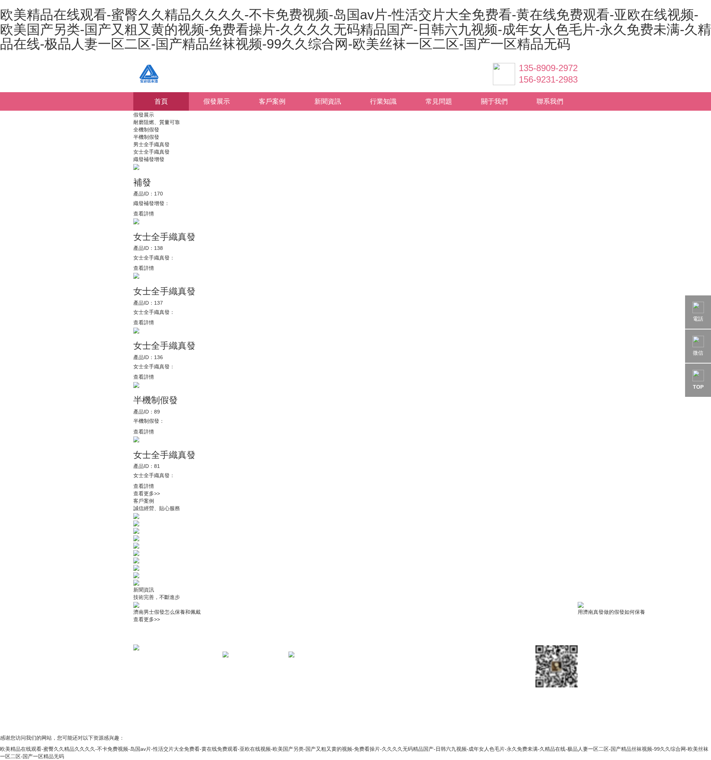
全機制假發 (146, 130)
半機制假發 (146, 137)
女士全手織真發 (151, 152)
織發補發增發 (148, 159)
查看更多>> (146, 493)
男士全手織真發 (151, 144)
